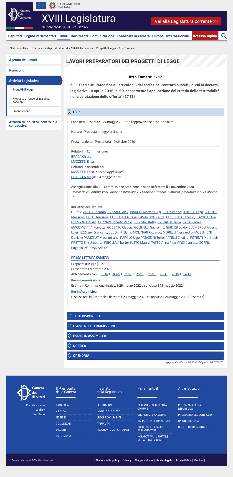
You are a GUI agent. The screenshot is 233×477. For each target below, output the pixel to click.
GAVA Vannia (191, 222)
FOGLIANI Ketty (145, 222)
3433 (187, 274)
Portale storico (35, 405)
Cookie (198, 460)
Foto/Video (63, 436)
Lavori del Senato (108, 411)
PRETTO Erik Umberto (87, 242)
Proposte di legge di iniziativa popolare (31, 100)
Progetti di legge (106, 48)
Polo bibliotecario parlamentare (150, 428)
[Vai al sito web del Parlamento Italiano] (64, 10)
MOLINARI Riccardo (147, 232)
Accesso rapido (205, 36)
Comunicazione (102, 36)
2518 (151, 274)
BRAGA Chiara (81, 156)
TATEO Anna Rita (163, 242)
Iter (76, 111)
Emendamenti (21, 111)
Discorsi (61, 429)
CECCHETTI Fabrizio (180, 217)
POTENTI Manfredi (203, 237)
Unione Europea (188, 421)
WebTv (40, 409)
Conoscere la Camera (133, 36)
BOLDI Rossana (97, 217)
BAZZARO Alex (117, 211)
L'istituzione (105, 405)
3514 (104, 274)
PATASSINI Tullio (152, 237)
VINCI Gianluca (187, 242)
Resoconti (17, 70)
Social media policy (107, 460)
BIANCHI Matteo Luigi (145, 211)
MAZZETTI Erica (82, 161)
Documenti (79, 36)
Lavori (63, 36)
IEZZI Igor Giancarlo (93, 232)
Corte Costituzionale (192, 427)
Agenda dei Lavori (23, 59)
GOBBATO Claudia (120, 227)
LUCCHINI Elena (120, 232)
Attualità (103, 423)
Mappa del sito (144, 460)
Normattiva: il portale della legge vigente (152, 438)
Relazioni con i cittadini (113, 429)
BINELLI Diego (193, 211)
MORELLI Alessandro (178, 232)
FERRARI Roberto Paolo (115, 222)
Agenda (61, 411)
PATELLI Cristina (176, 237)
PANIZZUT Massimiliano (101, 237)
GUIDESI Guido (176, 227)
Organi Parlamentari (40, 36)
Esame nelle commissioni (94, 326)
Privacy (127, 460)
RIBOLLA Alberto (116, 242)
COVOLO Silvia (206, 217)
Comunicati (63, 423)
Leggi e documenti (109, 417)
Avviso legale (164, 460)
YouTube (39, 414)
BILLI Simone (171, 211)
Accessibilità (183, 460)
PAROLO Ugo (129, 237)
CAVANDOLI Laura (151, 217)
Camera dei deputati (45, 48)
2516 (139, 274)
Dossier (79, 345)
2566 (163, 274)
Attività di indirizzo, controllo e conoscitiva (33, 123)
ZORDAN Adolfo (95, 247)
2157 (128, 274)
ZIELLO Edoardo (94, 211)
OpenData (81, 355)
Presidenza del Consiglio (195, 414)
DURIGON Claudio (83, 222)
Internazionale (177, 36)
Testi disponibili (86, 316)
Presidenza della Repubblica (189, 406)
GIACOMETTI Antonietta (88, 227)
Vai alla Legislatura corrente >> (186, 21)
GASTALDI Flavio (169, 222)
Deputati (15, 36)
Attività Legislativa (82, 48)
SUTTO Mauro (139, 242)
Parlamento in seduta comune (152, 406)
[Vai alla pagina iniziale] (19, 28)
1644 (116, 274)
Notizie (61, 417)
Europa (158, 36)
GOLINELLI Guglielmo (149, 227)
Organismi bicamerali (151, 414)
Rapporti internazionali (153, 421)
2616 (175, 274)
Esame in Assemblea (89, 335)
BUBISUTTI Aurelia (123, 217)
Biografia (62, 405)
